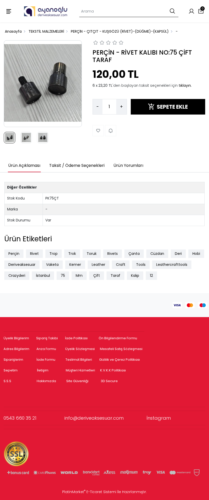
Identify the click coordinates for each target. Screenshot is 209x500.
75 (63, 275)
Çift (96, 275)
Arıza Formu (46, 348)
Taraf (115, 275)
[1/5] (96, 43)
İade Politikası (76, 338)
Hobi (196, 253)
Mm (79, 275)
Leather (98, 264)
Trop (53, 253)
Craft (120, 264)
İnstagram (159, 418)
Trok (72, 253)
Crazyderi (16, 275)
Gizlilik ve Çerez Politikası (119, 359)
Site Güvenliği (77, 381)
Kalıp (135, 275)
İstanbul (43, 275)
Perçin (13, 253)
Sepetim (11, 370)
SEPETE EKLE (172, 106)
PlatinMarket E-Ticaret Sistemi (89, 491)
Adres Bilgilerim (16, 348)
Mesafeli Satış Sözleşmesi (121, 348)
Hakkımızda (46, 381)
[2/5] (99, 43)
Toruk (92, 253)
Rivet (34, 253)
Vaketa (52, 264)
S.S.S (7, 381)
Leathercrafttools (171, 264)
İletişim (42, 370)
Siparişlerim (13, 359)
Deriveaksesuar (21, 264)
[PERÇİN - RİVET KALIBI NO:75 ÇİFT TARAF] (43, 83)
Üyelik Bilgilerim (16, 338)
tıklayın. (185, 85)
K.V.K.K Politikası (113, 370)
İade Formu (45, 359)
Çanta (134, 253)
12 (151, 275)
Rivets (112, 253)
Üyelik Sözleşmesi (80, 348)
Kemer (75, 264)
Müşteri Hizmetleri (80, 370)
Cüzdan (157, 253)
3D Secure (110, 381)
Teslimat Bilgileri (79, 359)
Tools (141, 264)
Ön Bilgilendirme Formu (118, 338)
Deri (178, 253)
